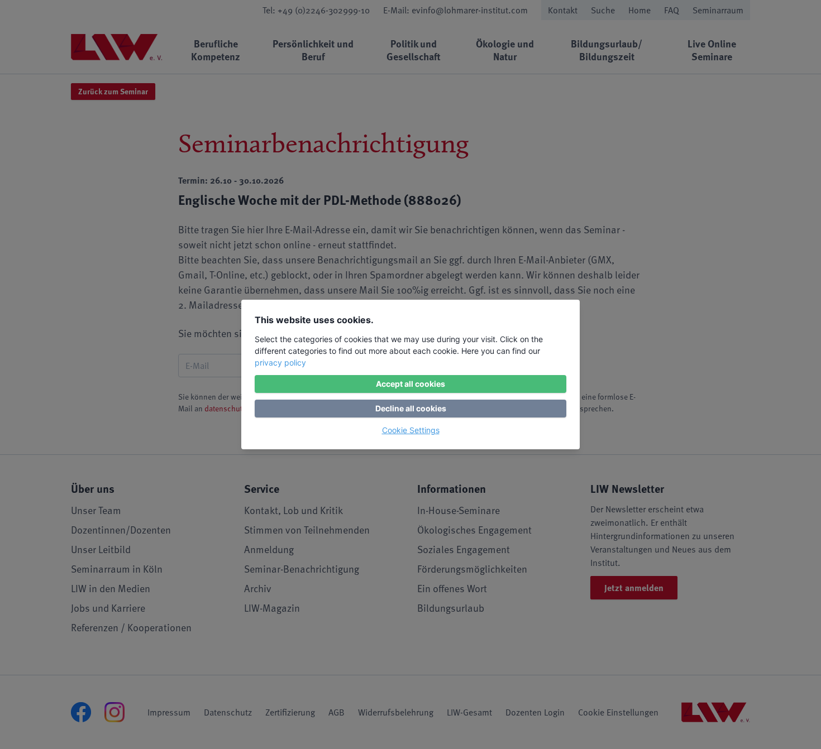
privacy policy (280, 362)
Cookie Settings (411, 430)
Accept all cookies (410, 383)
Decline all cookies (410, 408)
